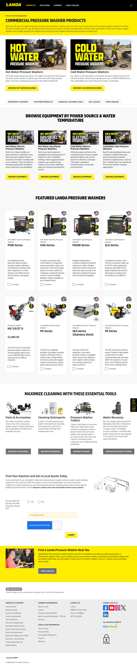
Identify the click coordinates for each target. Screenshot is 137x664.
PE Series (111, 331)
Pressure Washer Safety (47, 613)
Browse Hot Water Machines (22, 88)
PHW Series (15, 245)
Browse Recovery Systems (119, 451)
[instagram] (117, 607)
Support (58, 5)
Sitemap (41, 641)
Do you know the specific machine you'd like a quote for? (13, 505)
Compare (15, 284)
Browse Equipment (17, 177)
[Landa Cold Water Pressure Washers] (101, 54)
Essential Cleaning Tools (70, 102)
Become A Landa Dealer (15, 639)
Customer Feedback (13, 613)
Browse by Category (18, 102)
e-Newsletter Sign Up (14, 642)
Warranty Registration (14, 623)
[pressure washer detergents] (52, 408)
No (43, 502)
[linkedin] (105, 614)
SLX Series (112, 245)
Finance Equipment (13, 616)
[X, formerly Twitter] (123, 607)
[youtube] (111, 607)
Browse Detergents (50, 451)
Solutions (45, 5)
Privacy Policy (43, 632)
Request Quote (11, 610)
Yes (32, 502)
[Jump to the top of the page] (130, 658)
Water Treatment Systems (16, 629)
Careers (41, 610)
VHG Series (47, 245)
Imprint (41, 638)
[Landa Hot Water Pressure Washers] (36, 54)
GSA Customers (12, 620)
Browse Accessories (18, 451)
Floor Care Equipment (14, 632)
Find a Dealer (112, 102)
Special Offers (11, 645)
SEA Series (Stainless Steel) (83, 332)
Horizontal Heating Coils (15, 626)
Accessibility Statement (47, 635)
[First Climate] (110, 627)
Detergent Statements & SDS (17, 636)
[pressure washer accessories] (20, 408)
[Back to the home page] (15, 5)
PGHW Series (81, 245)
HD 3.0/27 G (15, 328)
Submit (71, 535)
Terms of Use (43, 629)
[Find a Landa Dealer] (20, 558)
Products (31, 5)
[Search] (130, 5)
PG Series (46, 331)
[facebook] (105, 607)
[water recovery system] (117, 408)
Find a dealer (72, 5)
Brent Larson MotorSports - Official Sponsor (51, 618)
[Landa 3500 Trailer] (85, 408)
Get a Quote (94, 102)
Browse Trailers (81, 451)
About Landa (43, 607)
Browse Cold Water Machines (87, 88)
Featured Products (43, 102)
